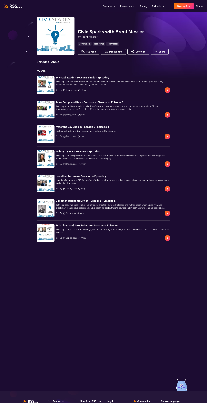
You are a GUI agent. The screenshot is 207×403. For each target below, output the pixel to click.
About (55, 62)
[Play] (167, 90)
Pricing (143, 6)
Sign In (199, 6)
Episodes (43, 62)
